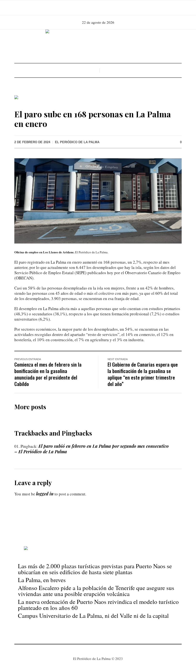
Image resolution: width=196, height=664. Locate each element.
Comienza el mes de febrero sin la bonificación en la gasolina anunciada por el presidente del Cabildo (48, 374)
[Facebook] (91, 8)
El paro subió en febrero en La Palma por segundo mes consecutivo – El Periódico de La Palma (91, 448)
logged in (45, 494)
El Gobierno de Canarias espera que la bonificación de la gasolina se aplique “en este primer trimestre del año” (143, 374)
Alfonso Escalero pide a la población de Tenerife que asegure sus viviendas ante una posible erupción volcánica (96, 591)
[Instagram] (97, 8)
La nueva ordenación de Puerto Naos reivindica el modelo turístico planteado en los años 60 (98, 605)
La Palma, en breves (42, 580)
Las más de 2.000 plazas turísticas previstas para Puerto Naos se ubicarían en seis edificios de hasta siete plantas (95, 569)
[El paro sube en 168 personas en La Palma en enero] (98, 200)
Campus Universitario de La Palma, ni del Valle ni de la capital (93, 615)
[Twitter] (104, 8)
